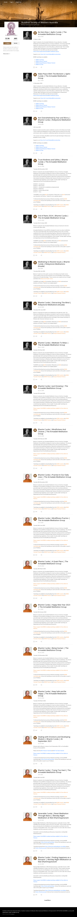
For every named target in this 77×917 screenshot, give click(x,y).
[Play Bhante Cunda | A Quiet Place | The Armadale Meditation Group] (35, 562)
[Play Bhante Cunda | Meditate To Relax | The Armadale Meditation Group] (35, 343)
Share (8, 43)
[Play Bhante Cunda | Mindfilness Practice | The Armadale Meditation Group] (35, 519)
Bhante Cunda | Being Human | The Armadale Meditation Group (53, 649)
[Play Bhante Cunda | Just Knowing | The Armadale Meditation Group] (35, 387)
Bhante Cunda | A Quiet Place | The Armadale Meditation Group (53, 562)
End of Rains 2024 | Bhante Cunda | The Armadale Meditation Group (53, 217)
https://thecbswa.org (41, 848)
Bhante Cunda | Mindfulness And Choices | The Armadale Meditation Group (53, 431)
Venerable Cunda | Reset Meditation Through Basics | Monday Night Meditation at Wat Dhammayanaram (53, 815)
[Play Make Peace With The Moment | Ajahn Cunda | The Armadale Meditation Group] (35, 74)
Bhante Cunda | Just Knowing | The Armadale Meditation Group (53, 387)
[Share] (41, 67)
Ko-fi (46, 194)
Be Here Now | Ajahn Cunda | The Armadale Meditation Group (52, 33)
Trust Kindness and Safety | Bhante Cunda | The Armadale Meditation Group (53, 162)
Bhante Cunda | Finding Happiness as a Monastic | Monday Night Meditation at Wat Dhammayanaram (54, 859)
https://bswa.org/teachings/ (47, 759)
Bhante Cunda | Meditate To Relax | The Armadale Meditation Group (53, 344)
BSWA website (60, 204)
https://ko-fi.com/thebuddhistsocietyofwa (50, 54)
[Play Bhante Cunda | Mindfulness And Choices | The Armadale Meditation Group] (35, 430)
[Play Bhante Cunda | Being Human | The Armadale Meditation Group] (35, 649)
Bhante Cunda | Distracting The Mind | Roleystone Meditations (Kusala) (54, 303)
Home (5, 2)
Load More (47, 900)
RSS (16, 43)
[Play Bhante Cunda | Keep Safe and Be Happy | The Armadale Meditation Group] (35, 692)
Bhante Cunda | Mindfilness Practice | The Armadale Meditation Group (54, 519)
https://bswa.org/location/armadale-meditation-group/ (46, 51)
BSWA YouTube (39, 64)
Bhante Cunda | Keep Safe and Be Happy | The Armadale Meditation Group (52, 693)
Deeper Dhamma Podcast (59, 206)
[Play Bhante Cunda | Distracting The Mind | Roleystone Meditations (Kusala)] (35, 303)
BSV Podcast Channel (46, 750)
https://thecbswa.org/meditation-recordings (55, 846)
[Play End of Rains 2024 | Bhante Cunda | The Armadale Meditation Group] (35, 216)
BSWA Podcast (47, 206)
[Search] (71, 2)
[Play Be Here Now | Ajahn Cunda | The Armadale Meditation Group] (35, 33)
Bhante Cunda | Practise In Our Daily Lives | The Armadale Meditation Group (54, 476)
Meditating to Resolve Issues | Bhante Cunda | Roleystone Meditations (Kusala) (54, 264)
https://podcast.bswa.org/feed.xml (31, 24)
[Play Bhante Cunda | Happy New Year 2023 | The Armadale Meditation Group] (35, 605)
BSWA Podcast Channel (41, 61)
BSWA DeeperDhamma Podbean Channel (45, 62)
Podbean (12, 914)
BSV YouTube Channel (58, 750)
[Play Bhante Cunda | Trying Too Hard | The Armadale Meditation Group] (35, 771)
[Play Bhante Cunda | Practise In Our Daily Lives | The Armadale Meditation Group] (35, 475)
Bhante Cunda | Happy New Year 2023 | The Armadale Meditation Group (54, 606)
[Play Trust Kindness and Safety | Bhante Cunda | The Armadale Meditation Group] (35, 160)
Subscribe (18, 2)
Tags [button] (11, 2)
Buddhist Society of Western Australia (39, 22)
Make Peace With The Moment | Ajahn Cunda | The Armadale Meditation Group (54, 76)
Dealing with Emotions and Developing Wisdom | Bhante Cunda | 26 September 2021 (54, 739)
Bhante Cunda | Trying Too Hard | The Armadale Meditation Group (54, 771)
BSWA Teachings (40, 59)
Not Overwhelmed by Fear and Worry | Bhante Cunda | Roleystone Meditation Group (54, 120)
